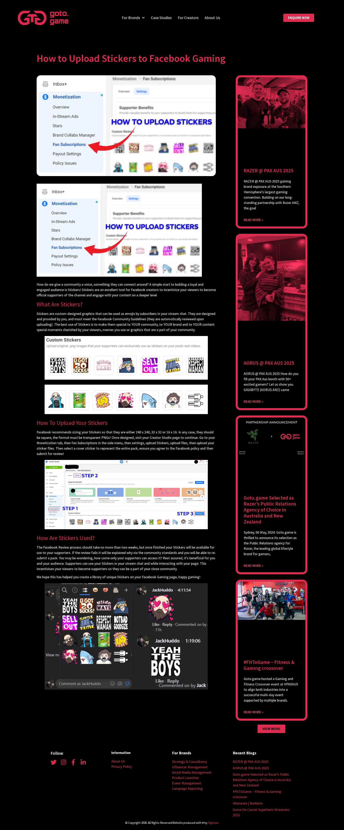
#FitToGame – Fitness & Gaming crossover (269, 665)
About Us (212, 17)
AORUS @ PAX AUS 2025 (269, 363)
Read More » (253, 220)
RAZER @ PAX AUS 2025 (268, 170)
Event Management (186, 783)
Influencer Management (190, 767)
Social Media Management (191, 772)
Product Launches (185, 777)
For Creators (188, 17)
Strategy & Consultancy (189, 761)
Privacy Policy (121, 766)
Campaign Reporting (187, 788)
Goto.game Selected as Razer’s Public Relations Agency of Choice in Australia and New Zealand (270, 510)
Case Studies (161, 17)
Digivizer (213, 823)
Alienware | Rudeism (248, 803)
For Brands (131, 17)
